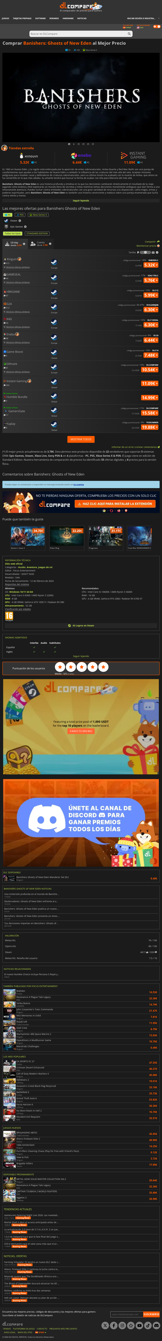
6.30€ (150, 309)
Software (40, 18)
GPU (7, 602)
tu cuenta (79, 484)
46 (7, 323)
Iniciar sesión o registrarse (142, 18)
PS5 (22, 214)
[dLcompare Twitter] (104, 1326)
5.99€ (150, 295)
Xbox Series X (40, 214)
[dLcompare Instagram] (121, 1326)
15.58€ (149, 413)
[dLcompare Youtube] (139, 1326)
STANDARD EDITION (37, 233)
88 (7, 338)
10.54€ (149, 369)
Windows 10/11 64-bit (21, 591)
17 (7, 415)
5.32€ (150, 265)
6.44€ (150, 340)
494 (7, 385)
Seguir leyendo (81, 200)
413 (7, 263)
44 (7, 278)
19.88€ (149, 427)
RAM (7, 598)
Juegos (5, 18)
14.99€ (149, 397)
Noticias (82, 18)
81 (7, 367)
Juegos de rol (45, 567)
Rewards (54, 18)
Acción (21, 567)
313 (7, 307)
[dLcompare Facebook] (113, 1326)
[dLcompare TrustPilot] (130, 1326)
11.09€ (149, 383)
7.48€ (150, 355)
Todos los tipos (13, 233)
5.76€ (150, 280)
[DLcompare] (12, 1324)
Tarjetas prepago (22, 18)
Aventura (32, 567)
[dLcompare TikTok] (147, 1326)
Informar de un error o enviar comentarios (134, 446)
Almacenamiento (14, 605)
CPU (7, 595)
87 (7, 295)
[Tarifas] (145, 252)
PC (9, 214)
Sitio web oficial (13, 563)
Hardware (68, 18)
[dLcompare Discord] (156, 1326)
